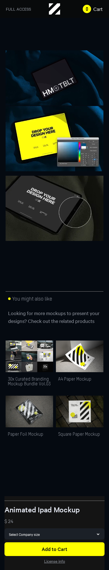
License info (54, 561)
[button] (91, 9)
